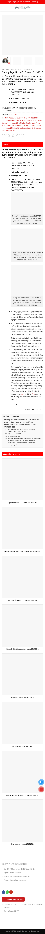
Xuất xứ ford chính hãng (15, 434)
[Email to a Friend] (15, 135)
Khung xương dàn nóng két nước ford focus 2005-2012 (22, 552)
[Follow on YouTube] (11, 892)
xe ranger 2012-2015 (14, 436)
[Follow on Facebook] (3, 892)
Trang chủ (5, 69)
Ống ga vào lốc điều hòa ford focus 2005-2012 (22, 795)
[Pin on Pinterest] (18, 135)
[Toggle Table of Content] (39, 416)
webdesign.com (34, 931)
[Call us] (7, 892)
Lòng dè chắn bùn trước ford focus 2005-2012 (22, 649)
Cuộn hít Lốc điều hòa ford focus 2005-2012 (22, 503)
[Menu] (3, 7)
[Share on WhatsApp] (3, 135)
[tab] (22, 144)
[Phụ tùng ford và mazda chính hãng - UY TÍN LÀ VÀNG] (22, 7)
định (33, 394)
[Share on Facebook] (7, 135)
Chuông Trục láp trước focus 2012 (24, 120)
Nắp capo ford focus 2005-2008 (22, 844)
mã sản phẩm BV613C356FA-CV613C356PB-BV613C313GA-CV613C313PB (21, 430)
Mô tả (5, 144)
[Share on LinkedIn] (22, 135)
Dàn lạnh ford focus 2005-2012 (22, 747)
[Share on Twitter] (11, 135)
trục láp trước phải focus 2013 (24, 128)
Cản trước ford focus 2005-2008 (22, 698)
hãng (22, 394)
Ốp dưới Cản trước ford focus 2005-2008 (22, 600)
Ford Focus (28, 69)
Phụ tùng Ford (16, 69)
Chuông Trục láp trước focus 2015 (17, 125)
